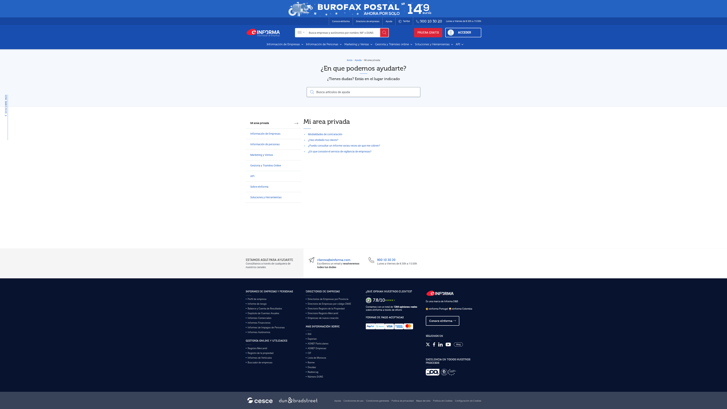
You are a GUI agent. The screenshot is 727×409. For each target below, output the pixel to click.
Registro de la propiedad (260, 353)
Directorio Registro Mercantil (323, 313)
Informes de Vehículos (260, 357)
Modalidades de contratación (325, 134)
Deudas (312, 367)
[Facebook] (434, 344)
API (458, 44)
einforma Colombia (461, 308)
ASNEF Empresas (317, 348)
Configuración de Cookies (468, 400)
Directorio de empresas (367, 21)
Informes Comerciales (259, 318)
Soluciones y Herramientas (432, 44)
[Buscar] (384, 32)
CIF (309, 353)
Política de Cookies (442, 400)
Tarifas (406, 21)
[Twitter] (428, 344)
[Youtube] (448, 344)
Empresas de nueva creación (323, 318)
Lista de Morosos (317, 357)
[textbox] (300, 32)
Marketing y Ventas (357, 44)
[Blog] (458, 344)
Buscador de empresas (260, 362)
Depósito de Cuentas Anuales (263, 313)
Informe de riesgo (257, 303)
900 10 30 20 (386, 260)
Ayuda (389, 21)
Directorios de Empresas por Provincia (328, 299)
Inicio (349, 60)
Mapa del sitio (423, 400)
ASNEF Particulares (318, 343)
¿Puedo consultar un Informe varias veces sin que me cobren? (344, 145)
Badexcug (313, 372)
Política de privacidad (403, 400)
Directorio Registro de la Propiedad (326, 308)
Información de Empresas (284, 44)
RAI (309, 334)
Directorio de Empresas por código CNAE (329, 303)
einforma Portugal (438, 308)
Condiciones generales (377, 400)
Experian (312, 338)
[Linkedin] (440, 344)
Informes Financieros (259, 322)
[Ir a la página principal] (265, 32)
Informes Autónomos (259, 332)
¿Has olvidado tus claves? (323, 140)
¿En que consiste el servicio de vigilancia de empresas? (339, 151)
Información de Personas (322, 44)
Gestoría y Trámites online (392, 44)
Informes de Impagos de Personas (266, 327)
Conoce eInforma (341, 21)
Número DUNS (315, 376)
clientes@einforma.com (333, 260)
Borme (311, 362)
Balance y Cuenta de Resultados (265, 308)
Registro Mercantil (257, 348)
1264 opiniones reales (405, 306)
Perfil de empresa (257, 299)
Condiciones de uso (353, 400)
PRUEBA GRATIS (428, 32)
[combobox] (300, 32)
